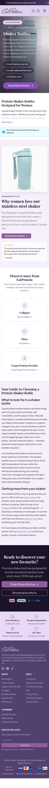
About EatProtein (9, 714)
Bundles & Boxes (9, 694)
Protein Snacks (8, 683)
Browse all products (24, 592)
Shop (10, 27)
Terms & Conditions (34, 698)
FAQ (28, 690)
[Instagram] (3, 668)
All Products (7, 702)
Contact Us (31, 679)
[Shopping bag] (38, 10)
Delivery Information (35, 683)
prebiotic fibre (31, 518)
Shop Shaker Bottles (20, 85)
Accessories (22, 27)
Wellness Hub (24, 531)
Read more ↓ (7, 122)
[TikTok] (12, 668)
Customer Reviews (10, 722)
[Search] (33, 10)
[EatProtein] (12, 10)
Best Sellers (7, 679)
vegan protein (30, 497)
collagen (6, 508)
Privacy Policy (32, 694)
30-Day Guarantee (34, 686)
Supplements (7, 698)
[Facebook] (7, 668)
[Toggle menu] (44, 11)
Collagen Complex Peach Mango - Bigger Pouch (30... (28, 777)
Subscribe (24, 745)
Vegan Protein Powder (11, 686)
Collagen (5, 690)
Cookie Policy (32, 702)
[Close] (44, 777)
